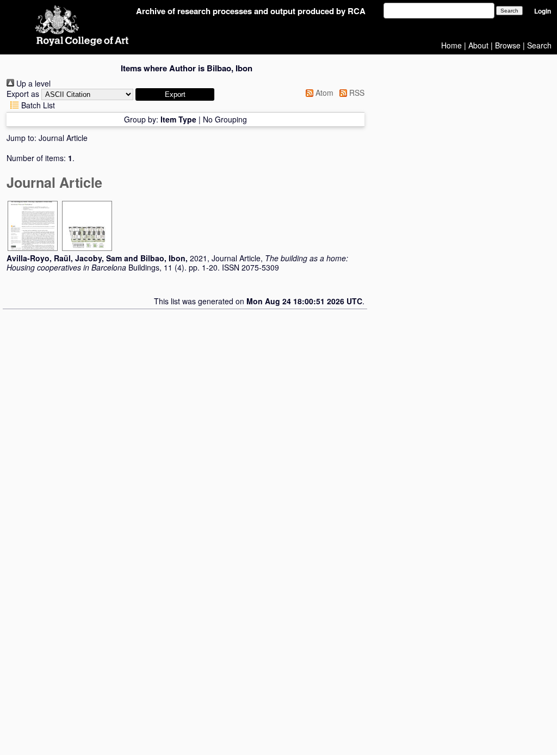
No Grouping (225, 119)
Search (539, 45)
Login (542, 11)
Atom (323, 92)
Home (451, 45)
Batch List (37, 105)
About (478, 45)
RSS (355, 92)
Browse (508, 45)
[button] (174, 94)
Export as (23, 93)
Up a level (32, 83)
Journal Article (63, 137)
